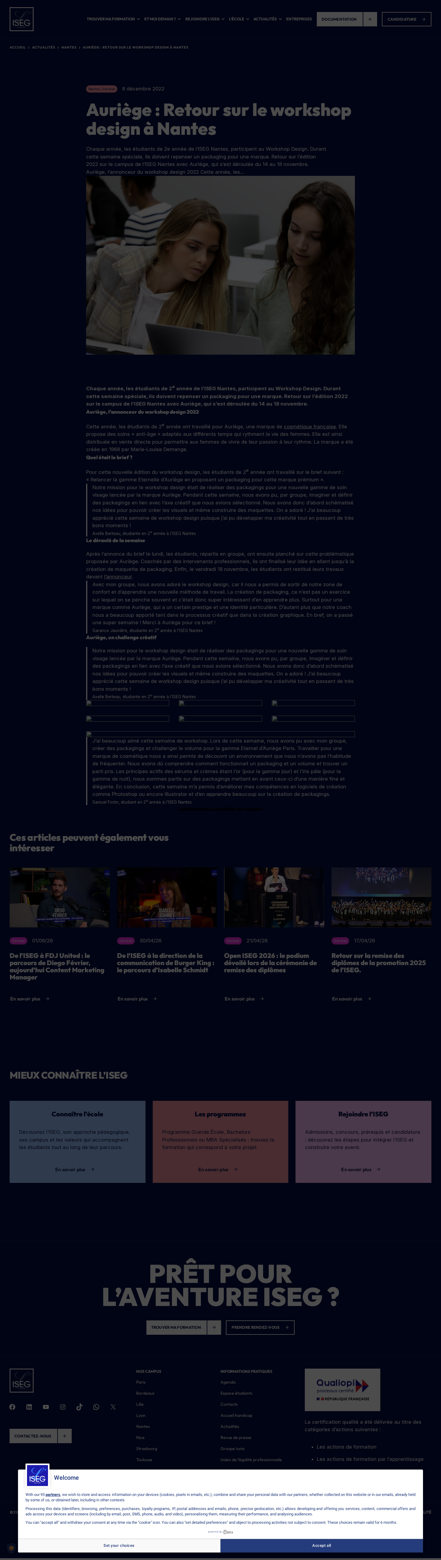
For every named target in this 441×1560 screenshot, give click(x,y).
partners (53, 1494)
